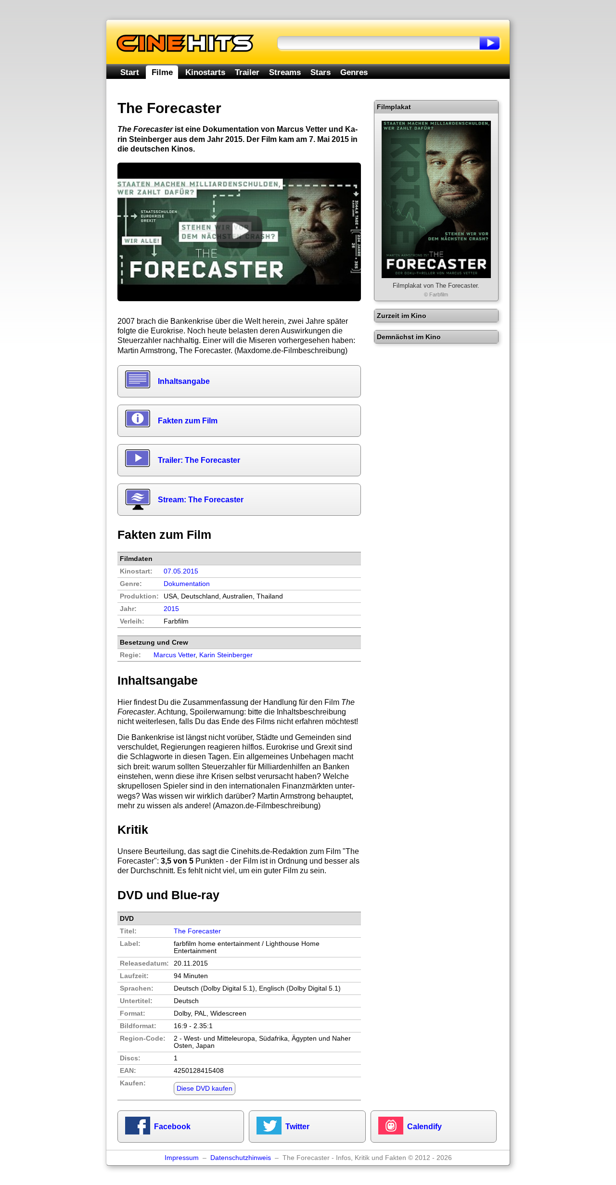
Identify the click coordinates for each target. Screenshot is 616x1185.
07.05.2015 (181, 571)
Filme (162, 72)
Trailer (247, 72)
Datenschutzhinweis (240, 1157)
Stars (320, 72)
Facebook (172, 1126)
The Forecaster (197, 931)
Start (129, 72)
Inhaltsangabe (184, 381)
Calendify (424, 1126)
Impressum (182, 1157)
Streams (285, 72)
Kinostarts (205, 72)
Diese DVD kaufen (204, 1088)
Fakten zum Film (188, 421)
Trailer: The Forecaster (199, 460)
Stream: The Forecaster (201, 500)
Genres (354, 72)
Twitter (297, 1126)
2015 (171, 608)
